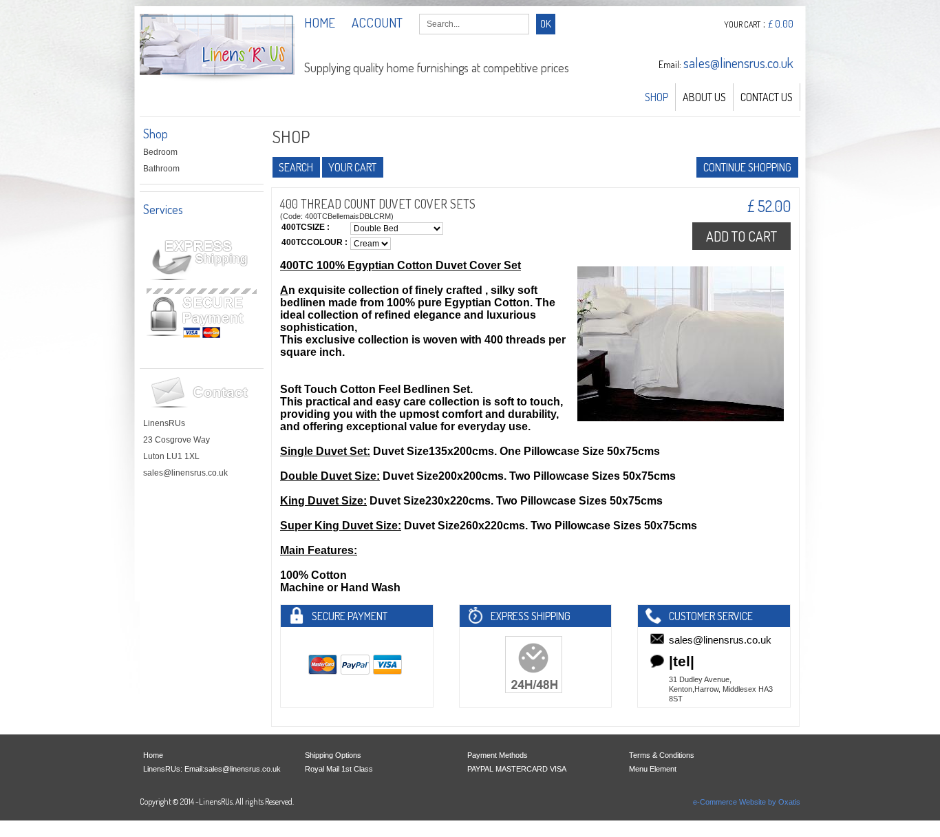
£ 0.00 (780, 23)
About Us (704, 97)
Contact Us (766, 97)
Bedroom (160, 152)
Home (153, 755)
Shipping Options (333, 755)
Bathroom (161, 168)
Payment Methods (497, 755)
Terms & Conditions (661, 755)
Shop (656, 97)
